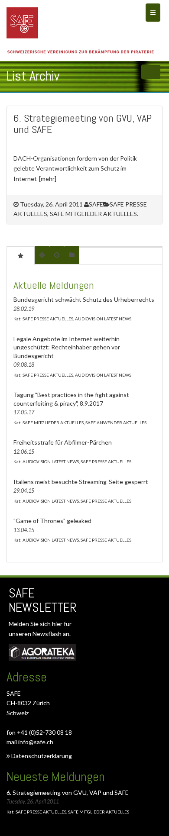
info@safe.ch (35, 742)
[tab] (20, 255)
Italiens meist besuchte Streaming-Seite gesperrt (80, 481)
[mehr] (47, 178)
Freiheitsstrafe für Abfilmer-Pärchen (62, 442)
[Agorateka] (42, 652)
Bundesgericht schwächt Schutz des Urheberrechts (83, 299)
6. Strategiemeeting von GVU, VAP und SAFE (82, 123)
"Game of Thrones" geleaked (52, 520)
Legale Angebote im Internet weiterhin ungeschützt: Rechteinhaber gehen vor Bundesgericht (66, 347)
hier (58, 623)
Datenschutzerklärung (41, 755)
